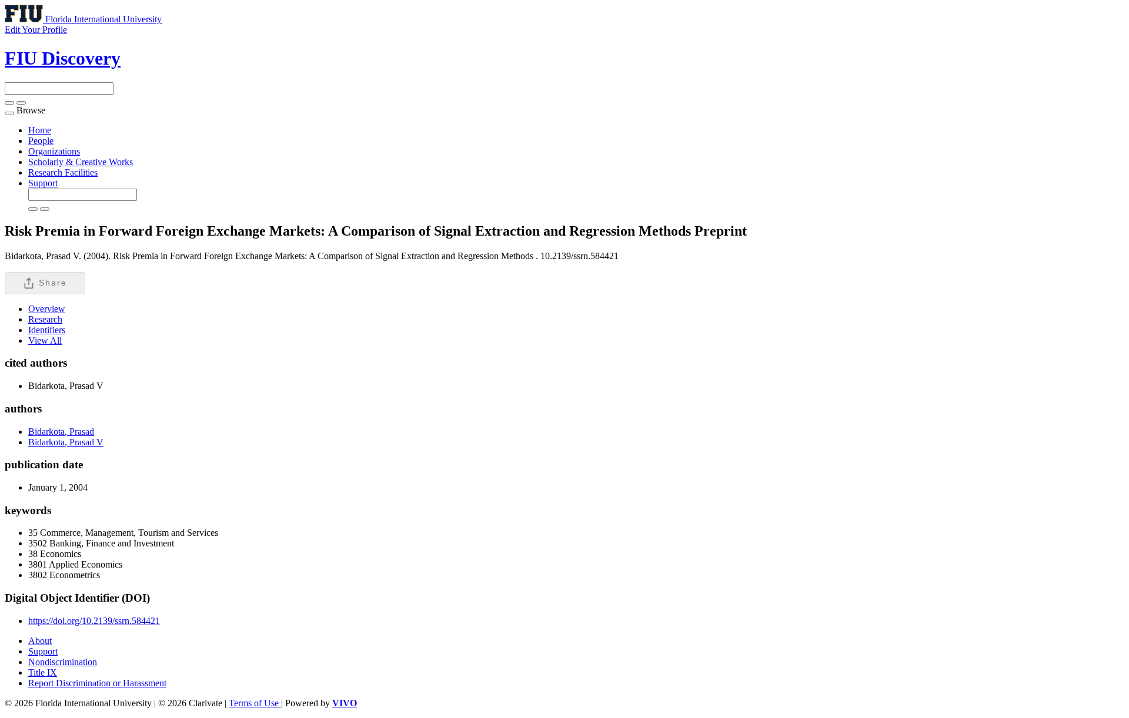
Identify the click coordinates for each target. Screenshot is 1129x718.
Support (43, 183)
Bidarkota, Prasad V (65, 442)
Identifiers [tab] (46, 330)
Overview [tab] (46, 309)
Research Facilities (63, 172)
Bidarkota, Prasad (61, 432)
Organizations (54, 151)
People (41, 141)
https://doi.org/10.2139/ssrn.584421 (94, 621)
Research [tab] (45, 319)
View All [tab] (45, 340)
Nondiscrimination (62, 662)
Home (39, 130)
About (40, 641)
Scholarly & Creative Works (80, 162)
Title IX (42, 672)
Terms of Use (255, 703)
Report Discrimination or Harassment (97, 683)
